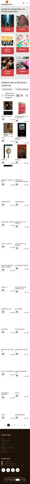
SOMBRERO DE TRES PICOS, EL (21, 138)
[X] (8, 470)
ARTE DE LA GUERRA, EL (8, 371)
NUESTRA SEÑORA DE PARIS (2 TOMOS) (7, 266)
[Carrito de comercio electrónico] (23, 3)
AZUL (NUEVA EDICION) (21, 265)
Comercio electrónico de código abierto (15, 482)
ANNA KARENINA (20, 415)
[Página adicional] (18, 470)
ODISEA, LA (4, 287)
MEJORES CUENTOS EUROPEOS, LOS (20, 288)
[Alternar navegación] (27, 3)
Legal (2, 446)
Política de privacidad (7, 448)
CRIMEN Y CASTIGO (6, 116)
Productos (4, 442)
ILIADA (3, 415)
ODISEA (17, 393)
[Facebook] (3, 470)
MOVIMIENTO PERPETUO (5, 393)
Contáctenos (5, 451)
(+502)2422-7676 (9, 465)
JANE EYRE (4, 329)
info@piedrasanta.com (10, 464)
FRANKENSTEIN (5, 202)
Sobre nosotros (6, 440)
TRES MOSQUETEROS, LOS (21, 372)
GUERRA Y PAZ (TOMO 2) (7, 350)
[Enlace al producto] (7, 21)
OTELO (3, 138)
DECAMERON (18, 309)
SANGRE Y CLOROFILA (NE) (7, 180)
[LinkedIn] (13, 470)
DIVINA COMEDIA (20, 329)
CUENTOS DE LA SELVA (7, 222)
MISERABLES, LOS (6, 309)
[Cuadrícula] (18, 95)
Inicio (2, 438)
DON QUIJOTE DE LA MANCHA (20, 244)
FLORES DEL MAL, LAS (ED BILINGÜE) (21, 117)
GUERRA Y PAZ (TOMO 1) (21, 350)
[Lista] (22, 95)
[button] (3, 119)
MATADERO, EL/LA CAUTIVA (20, 222)
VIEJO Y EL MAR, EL (6, 244)
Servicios (4, 444)
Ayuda (3, 450)
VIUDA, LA (4, 160)
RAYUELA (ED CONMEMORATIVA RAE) (21, 180)
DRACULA (17, 160)
